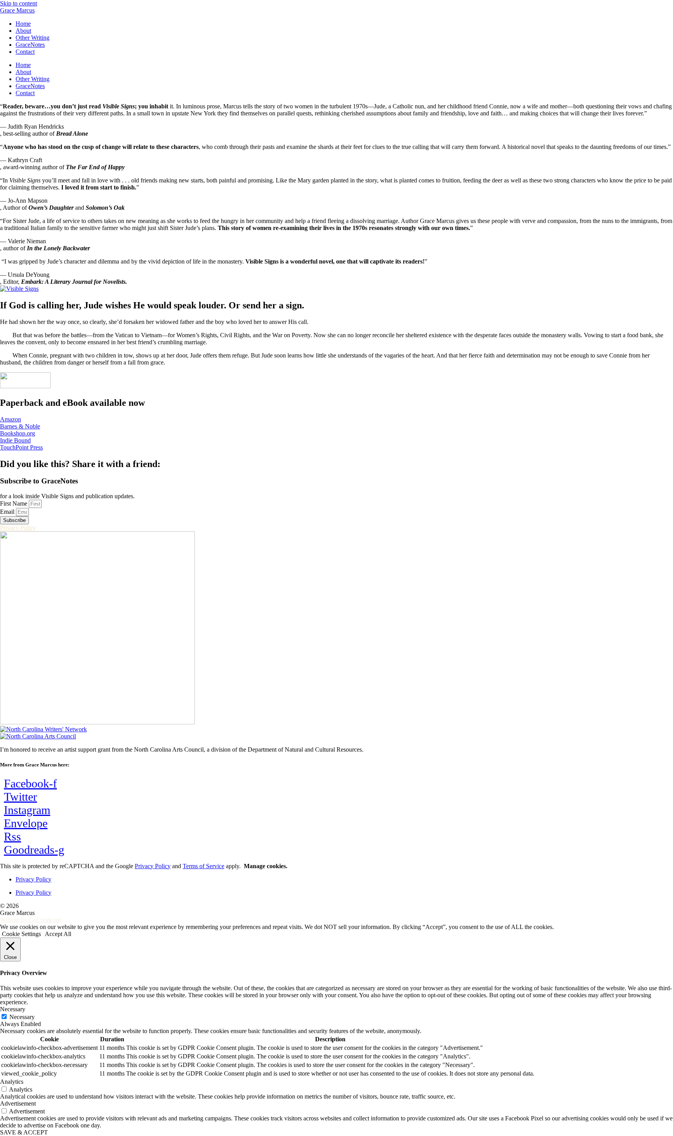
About (23, 30)
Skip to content (18, 3)
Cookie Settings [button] (21, 934)
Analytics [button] (11, 1081)
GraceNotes (30, 44)
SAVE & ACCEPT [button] (24, 1132)
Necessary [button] (12, 1009)
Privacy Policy (153, 866)
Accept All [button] (58, 934)
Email (8, 511)
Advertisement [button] (18, 1103)
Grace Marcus (17, 10)
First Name (14, 503)
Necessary (22, 1017)
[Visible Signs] (19, 288)
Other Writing (32, 37)
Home (23, 23)
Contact (25, 51)
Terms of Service (203, 866)
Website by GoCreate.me (31, 920)
